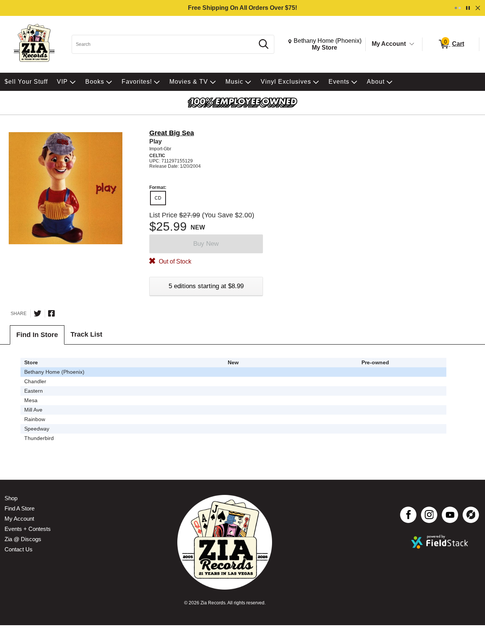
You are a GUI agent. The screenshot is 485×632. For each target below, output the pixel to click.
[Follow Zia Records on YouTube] (450, 514)
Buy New (206, 243)
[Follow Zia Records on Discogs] (470, 514)
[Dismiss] (477, 8)
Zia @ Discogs (23, 539)
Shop (11, 498)
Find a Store (19, 508)
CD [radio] (158, 198)
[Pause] (468, 8)
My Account (389, 44)
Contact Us (19, 549)
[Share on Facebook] (51, 313)
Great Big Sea (171, 133)
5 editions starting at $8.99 (206, 286)
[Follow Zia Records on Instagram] (429, 514)
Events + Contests (28, 529)
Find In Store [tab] (37, 335)
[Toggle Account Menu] (411, 44)
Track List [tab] (86, 334)
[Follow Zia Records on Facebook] (408, 514)
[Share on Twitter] (37, 313)
